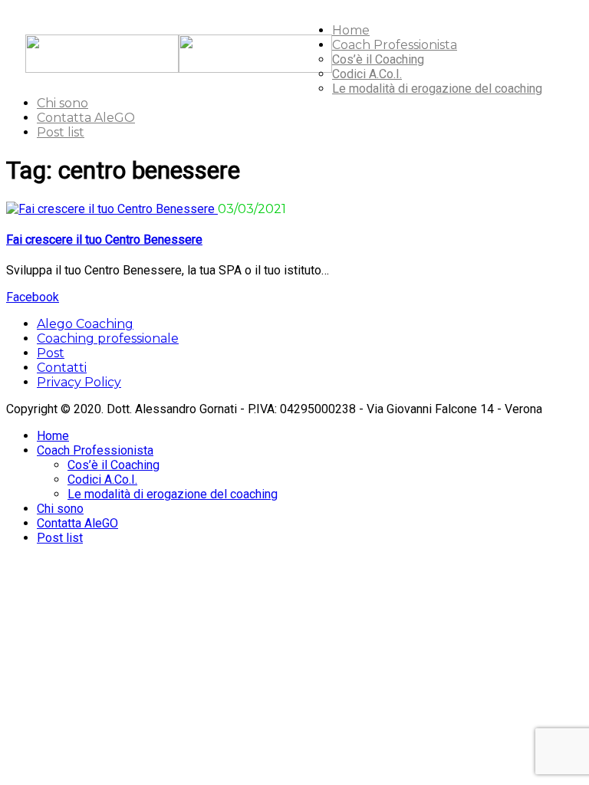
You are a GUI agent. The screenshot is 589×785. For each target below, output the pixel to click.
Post (50, 353)
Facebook (32, 297)
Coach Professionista (394, 45)
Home (351, 30)
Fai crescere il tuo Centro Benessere (104, 239)
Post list (60, 132)
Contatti (62, 367)
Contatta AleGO (86, 117)
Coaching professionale (108, 338)
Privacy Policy (79, 382)
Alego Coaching (85, 324)
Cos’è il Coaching (378, 59)
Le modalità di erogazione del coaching (437, 88)
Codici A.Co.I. (367, 74)
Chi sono (62, 103)
